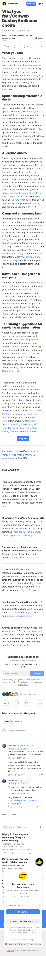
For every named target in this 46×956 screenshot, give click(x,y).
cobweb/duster (34, 111)
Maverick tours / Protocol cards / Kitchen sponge (15, 860)
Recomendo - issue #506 (13, 843)
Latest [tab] (11, 827)
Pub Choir (16, 200)
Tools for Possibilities (13, 428)
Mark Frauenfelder (20, 35)
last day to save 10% (20, 557)
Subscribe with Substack (25, 921)
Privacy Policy (31, 932)
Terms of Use (35, 679)
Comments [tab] (8, 721)
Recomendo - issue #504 (13, 865)
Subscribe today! (23, 616)
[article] (23, 843)
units (10, 253)
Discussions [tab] (21, 827)
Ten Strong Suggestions (26, 339)
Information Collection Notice (27, 682)
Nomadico (14, 424)
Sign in (40, 3)
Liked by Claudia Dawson (19, 748)
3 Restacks (32, 694)
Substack (10, 950)
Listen (40, 38)
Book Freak (30, 431)
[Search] (41, 827)
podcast (19, 417)
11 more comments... (11, 814)
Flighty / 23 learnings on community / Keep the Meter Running (15, 837)
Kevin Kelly (6, 35)
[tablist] (13, 721)
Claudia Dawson (8, 38)
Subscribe (31, 3)
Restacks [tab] (19, 721)
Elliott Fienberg (14, 745)
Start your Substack (16, 944)
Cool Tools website (16, 414)
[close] (39, 873)
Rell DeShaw (13, 780)
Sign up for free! (29, 590)
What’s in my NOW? (31, 424)
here (4, 506)
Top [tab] (5, 827)
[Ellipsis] (43, 745)
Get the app (35, 944)
